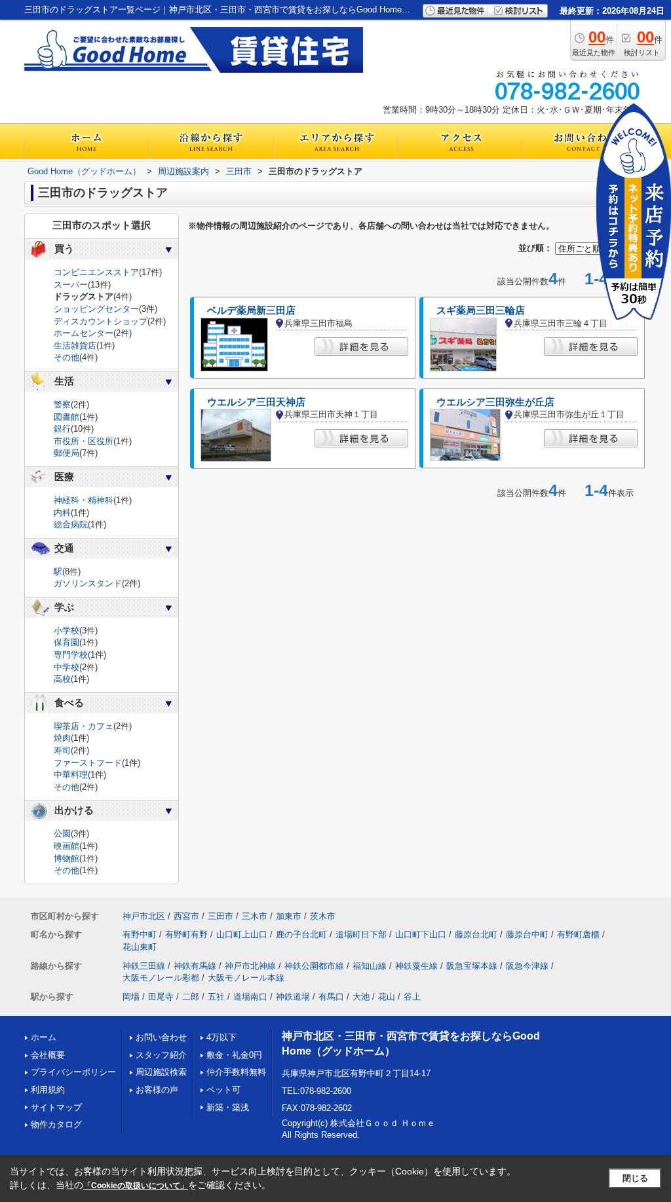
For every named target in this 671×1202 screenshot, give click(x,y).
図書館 (66, 417)
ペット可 (223, 1090)
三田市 (220, 916)
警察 (62, 404)
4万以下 (221, 1037)
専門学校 (71, 655)
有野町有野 (186, 934)
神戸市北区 (144, 916)
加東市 (288, 916)
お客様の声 (157, 1090)
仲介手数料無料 (236, 1072)
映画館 (66, 846)
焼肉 (62, 738)
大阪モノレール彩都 (161, 978)
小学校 (66, 630)
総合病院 (71, 524)
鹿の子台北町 (301, 934)
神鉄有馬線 (195, 966)
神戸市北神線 (250, 966)
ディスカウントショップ (100, 321)
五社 (216, 997)
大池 (361, 997)
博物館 (66, 858)
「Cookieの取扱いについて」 (135, 1185)
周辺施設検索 (161, 1072)
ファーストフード (88, 763)
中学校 (66, 667)
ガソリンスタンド (88, 583)
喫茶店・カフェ (83, 726)
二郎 (190, 997)
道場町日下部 (361, 934)
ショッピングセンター (96, 309)
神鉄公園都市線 (314, 966)
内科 (62, 512)
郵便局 (66, 453)
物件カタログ (56, 1124)
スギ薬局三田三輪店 (480, 310)
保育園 (66, 642)
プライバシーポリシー (73, 1072)
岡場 (131, 997)
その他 (66, 357)
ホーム (43, 1037)
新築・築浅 (227, 1107)
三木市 (254, 916)
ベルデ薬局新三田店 (251, 310)
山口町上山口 (241, 934)
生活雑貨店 (75, 345)
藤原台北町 (476, 934)
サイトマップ (56, 1107)
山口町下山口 (420, 934)
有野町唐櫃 (578, 934)
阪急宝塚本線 (471, 966)
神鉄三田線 (144, 966)
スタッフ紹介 (161, 1055)
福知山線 (370, 966)
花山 (386, 997)
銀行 (62, 429)
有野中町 (140, 934)
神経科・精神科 (83, 500)
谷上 (412, 997)
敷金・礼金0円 (234, 1055)
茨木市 (323, 916)
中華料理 (71, 774)
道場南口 (250, 997)
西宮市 (186, 916)
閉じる (635, 1178)
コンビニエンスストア (96, 272)
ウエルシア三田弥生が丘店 (495, 402)
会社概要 (48, 1055)
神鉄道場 (293, 997)
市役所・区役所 (83, 441)
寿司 (62, 750)
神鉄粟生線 (416, 966)
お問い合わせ (161, 1037)
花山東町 (140, 947)
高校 (62, 679)
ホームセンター (83, 333)
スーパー (71, 285)
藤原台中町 (527, 934)
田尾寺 (161, 997)
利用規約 (48, 1090)
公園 (62, 833)
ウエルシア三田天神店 (256, 402)
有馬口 (331, 997)
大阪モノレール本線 (246, 978)
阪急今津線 (527, 966)
